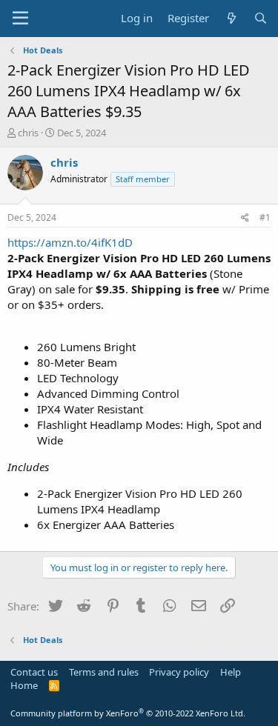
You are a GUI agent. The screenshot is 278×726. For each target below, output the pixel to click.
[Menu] (20, 18)
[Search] (260, 18)
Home (24, 685)
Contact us (34, 672)
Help (230, 672)
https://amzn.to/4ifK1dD (70, 242)
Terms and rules (104, 672)
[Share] (245, 218)
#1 (265, 217)
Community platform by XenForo (127, 713)
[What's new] (230, 18)
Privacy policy (179, 672)
